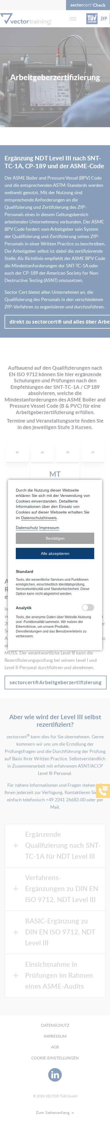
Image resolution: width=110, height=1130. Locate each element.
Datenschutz (27, 527)
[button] (55, 538)
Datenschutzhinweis (39, 517)
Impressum (49, 527)
